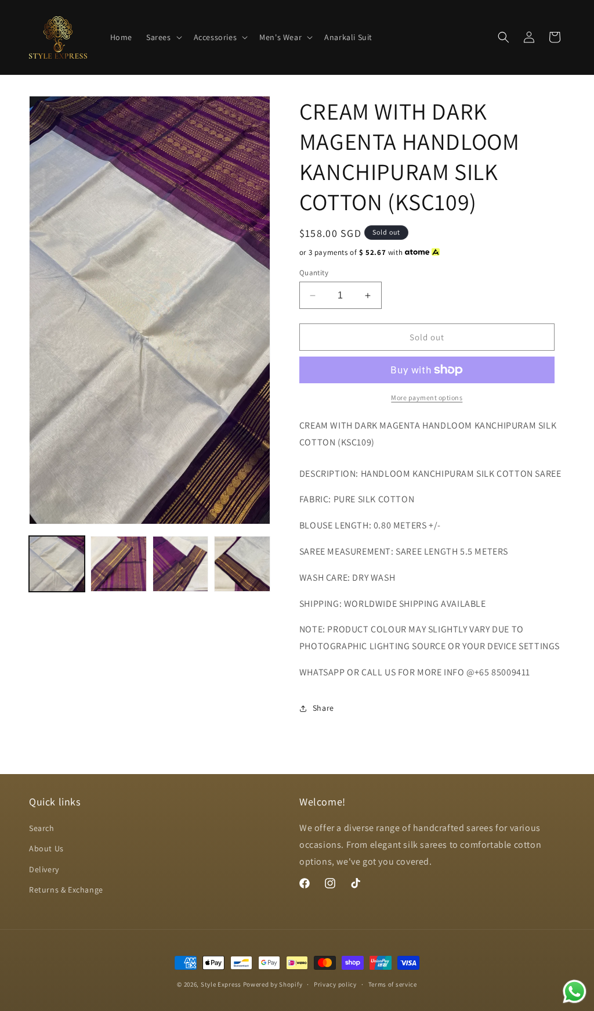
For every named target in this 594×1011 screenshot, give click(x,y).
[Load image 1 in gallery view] (57, 564)
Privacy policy (335, 984)
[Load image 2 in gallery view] (118, 564)
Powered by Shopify (273, 984)
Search (42, 828)
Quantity (313, 273)
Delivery (44, 869)
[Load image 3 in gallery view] (180, 564)
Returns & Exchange (66, 889)
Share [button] (323, 708)
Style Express (221, 984)
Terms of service (392, 984)
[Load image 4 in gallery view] (242, 564)
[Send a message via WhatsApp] (574, 991)
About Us (46, 848)
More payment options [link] (426, 397)
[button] (163, 37)
